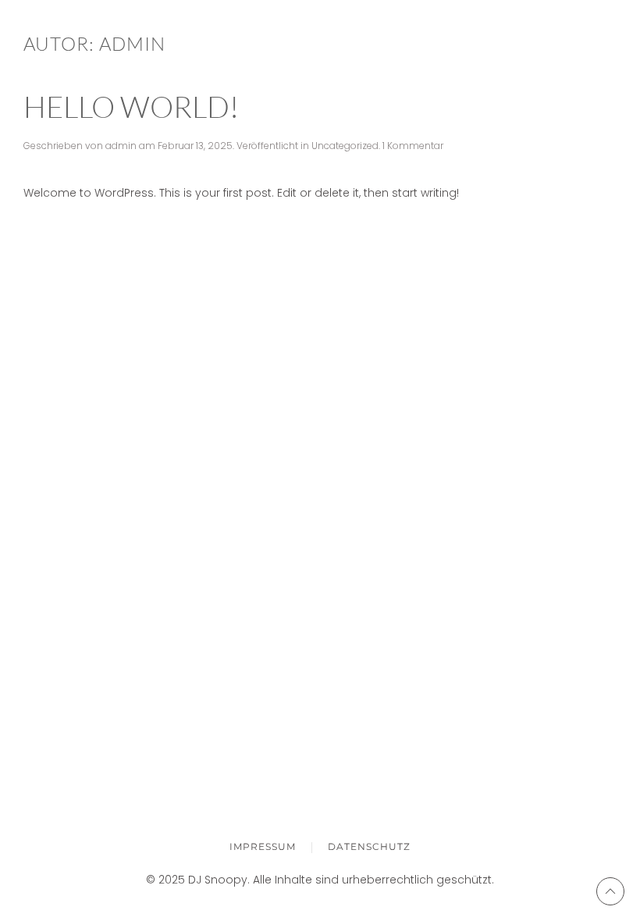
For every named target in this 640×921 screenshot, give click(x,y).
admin (121, 145)
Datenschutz (369, 846)
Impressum (262, 846)
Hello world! (131, 106)
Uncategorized (345, 145)
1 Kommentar (412, 145)
